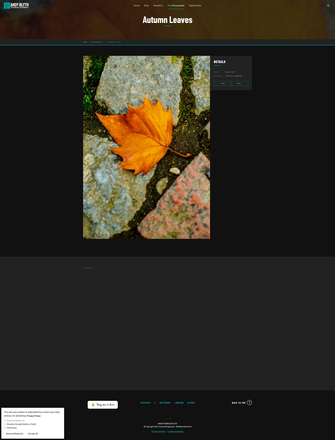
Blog (146, 5)
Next (240, 84)
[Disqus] (167, 305)
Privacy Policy (33, 416)
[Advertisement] (161, 361)
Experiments (195, 5)
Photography (178, 5)
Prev (222, 84)
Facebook (145, 403)
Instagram (165, 403)
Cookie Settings (175, 431)
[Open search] (328, 5)
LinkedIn (179, 403)
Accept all (33, 433)
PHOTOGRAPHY (97, 42)
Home (137, 5)
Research (158, 5)
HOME (85, 42)
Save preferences (14, 433)
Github (191, 403)
